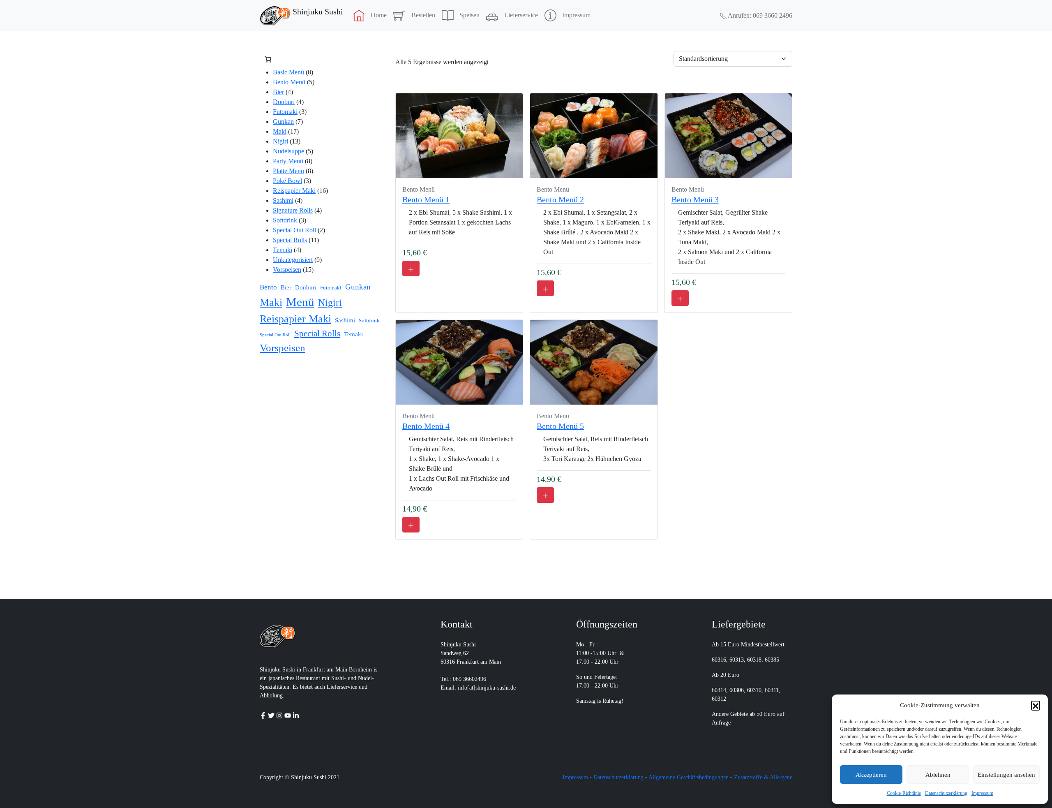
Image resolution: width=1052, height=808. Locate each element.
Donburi (284, 101)
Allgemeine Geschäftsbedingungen (688, 777)
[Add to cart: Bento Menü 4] (411, 524)
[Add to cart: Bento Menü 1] (411, 268)
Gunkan (283, 121)
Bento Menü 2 (560, 199)
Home (379, 15)
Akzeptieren (871, 774)
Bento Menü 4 (426, 426)
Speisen (469, 15)
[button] (1035, 705)
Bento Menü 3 (695, 199)
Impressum (982, 793)
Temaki (282, 249)
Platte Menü (288, 170)
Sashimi (283, 200)
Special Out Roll (294, 230)
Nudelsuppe (288, 151)
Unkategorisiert (293, 259)
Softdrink (285, 220)
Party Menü (288, 160)
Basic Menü (288, 72)
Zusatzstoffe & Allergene (763, 777)
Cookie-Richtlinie (904, 793)
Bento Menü (289, 82)
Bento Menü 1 (426, 199)
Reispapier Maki (294, 190)
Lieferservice (521, 15)
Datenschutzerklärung (946, 793)
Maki (279, 131)
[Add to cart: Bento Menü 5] (545, 495)
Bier (278, 91)
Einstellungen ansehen (1006, 774)
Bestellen (423, 15)
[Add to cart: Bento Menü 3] (680, 298)
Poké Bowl (287, 180)
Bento (268, 287)
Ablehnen (937, 774)
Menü (300, 301)
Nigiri (280, 141)
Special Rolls (290, 239)
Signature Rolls (293, 210)
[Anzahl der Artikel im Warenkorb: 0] (268, 59)
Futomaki (285, 111)
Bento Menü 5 (560, 426)
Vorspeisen (287, 269)
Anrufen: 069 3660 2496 (759, 15)
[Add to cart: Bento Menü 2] (545, 288)
